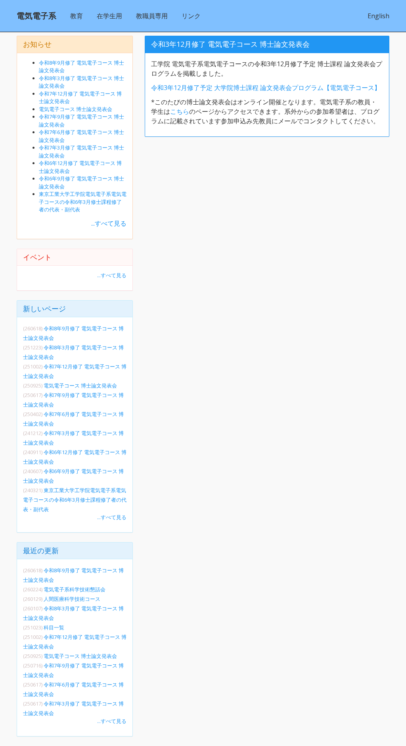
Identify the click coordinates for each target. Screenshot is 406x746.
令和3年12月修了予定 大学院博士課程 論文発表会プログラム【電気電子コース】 (266, 87)
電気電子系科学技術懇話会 (74, 589)
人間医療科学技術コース (72, 598)
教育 (76, 16)
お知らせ (37, 44)
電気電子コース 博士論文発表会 (75, 109)
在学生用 (109, 16)
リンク (191, 16)
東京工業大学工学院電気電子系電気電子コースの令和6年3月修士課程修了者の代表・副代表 (82, 201)
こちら (179, 111)
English (378, 16)
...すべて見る (108, 223)
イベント (37, 257)
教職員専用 (152, 16)
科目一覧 (54, 627)
